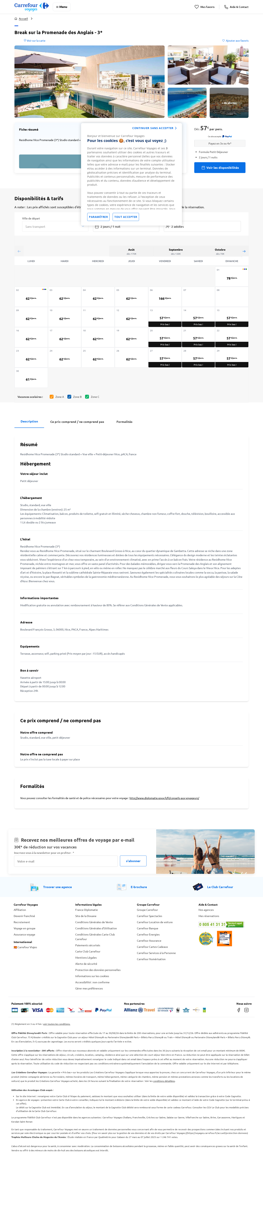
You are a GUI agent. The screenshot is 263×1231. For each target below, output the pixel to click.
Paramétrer (98, 217)
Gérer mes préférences (89, 988)
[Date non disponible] (198, 297)
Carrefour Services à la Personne (156, 953)
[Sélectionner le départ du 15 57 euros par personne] (231, 317)
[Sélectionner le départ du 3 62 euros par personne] (64, 297)
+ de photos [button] (229, 102)
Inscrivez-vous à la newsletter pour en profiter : (44, 853)
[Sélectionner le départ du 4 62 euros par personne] (98, 297)
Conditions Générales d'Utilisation (96, 928)
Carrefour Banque (147, 928)
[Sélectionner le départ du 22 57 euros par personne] (231, 337)
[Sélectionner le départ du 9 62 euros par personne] (31, 317)
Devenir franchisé (24, 916)
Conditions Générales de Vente (94, 922)
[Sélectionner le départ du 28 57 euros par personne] (198, 357)
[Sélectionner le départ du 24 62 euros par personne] (64, 357)
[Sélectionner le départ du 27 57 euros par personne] (165, 357)
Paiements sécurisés (87, 945)
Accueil (23, 18)
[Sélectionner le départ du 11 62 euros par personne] (98, 317)
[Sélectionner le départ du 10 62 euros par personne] (64, 317)
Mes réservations (209, 916)
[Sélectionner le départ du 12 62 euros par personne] (131, 317)
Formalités (124, 422)
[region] (131, 174)
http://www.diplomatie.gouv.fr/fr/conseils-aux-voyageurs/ (164, 798)
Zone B (77, 396)
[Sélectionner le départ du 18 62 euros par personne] (98, 337)
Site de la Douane (85, 916)
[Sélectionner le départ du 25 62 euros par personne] (98, 357)
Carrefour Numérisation (151, 959)
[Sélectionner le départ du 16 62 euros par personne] (31, 337)
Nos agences (206, 909)
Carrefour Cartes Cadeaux (152, 946)
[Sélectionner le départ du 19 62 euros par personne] (131, 337)
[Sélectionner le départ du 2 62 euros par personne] (31, 297)
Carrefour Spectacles (149, 916)
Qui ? (167, 218)
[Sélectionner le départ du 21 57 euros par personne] (198, 337)
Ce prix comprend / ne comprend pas (77, 422)
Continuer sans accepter (152, 128)
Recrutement (22, 922)
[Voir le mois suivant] (244, 251)
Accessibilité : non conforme (92, 982)
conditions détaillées (164, 1080)
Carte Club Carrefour (87, 951)
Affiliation (20, 909)
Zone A (59, 396)
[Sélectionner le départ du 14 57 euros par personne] (198, 317)
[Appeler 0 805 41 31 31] (224, 924)
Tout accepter (125, 217)
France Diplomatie (86, 909)
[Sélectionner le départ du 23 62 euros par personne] (31, 357)
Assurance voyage (24, 934)
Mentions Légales (86, 957)
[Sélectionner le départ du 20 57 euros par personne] (165, 337)
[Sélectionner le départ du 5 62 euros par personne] (131, 297)
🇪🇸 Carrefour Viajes (25, 947)
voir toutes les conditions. (56, 1023)
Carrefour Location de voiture (155, 922)
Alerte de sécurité (86, 963)
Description (29, 421)
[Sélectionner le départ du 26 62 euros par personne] (131, 357)
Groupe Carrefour (147, 909)
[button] (89, 81)
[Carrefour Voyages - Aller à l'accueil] (31, 6)
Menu (63, 7)
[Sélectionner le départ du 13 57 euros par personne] (165, 317)
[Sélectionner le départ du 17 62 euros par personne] (64, 337)
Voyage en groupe (24, 928)
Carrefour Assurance (149, 940)
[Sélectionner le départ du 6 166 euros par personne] (165, 297)
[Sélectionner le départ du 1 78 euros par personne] (231, 276)
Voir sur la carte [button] (35, 40)
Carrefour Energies (148, 934)
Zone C (95, 396)
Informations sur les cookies (92, 976)
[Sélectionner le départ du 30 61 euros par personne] (31, 378)
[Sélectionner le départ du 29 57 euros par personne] (231, 357)
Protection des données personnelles (98, 970)
